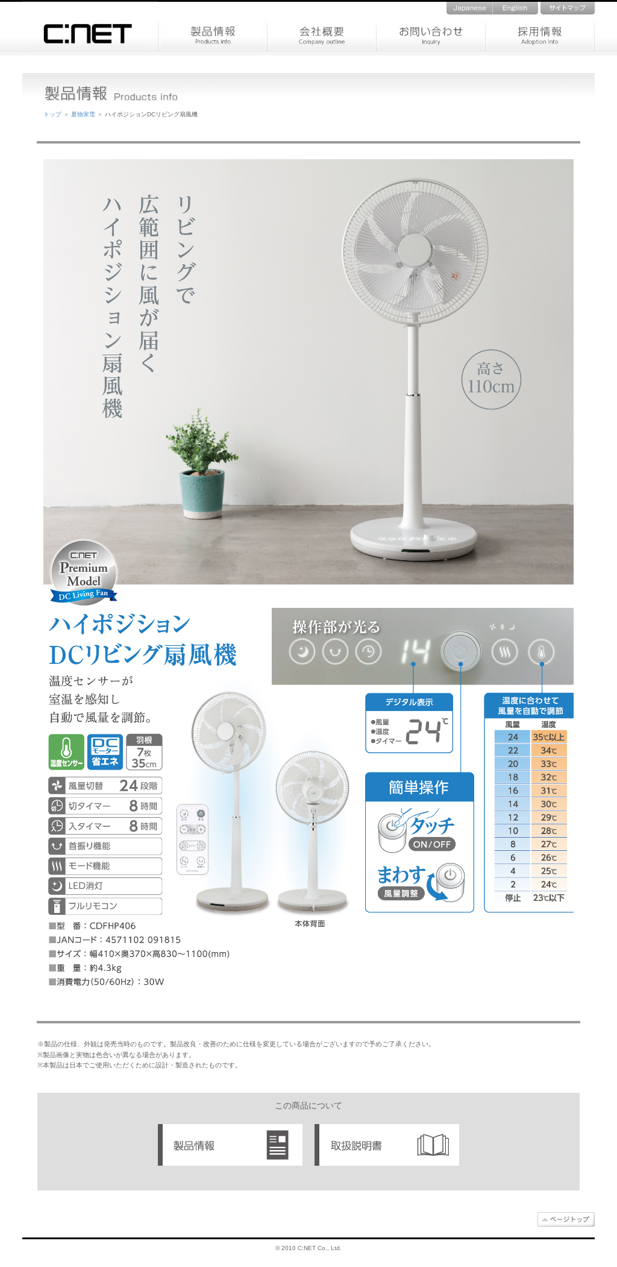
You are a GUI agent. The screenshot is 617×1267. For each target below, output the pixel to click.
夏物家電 (83, 114)
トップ (52, 114)
